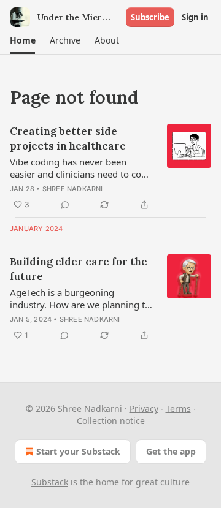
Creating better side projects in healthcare (68, 138)
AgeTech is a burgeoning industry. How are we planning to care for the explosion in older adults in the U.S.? (80, 298)
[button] (22, 40)
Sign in (195, 17)
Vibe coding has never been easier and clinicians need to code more (81, 168)
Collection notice (111, 420)
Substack (49, 482)
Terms (178, 408)
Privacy (144, 408)
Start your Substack (78, 451)
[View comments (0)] (65, 204)
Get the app (171, 451)
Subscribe (150, 17)
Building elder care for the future (78, 269)
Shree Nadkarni (72, 188)
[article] (110, 168)
